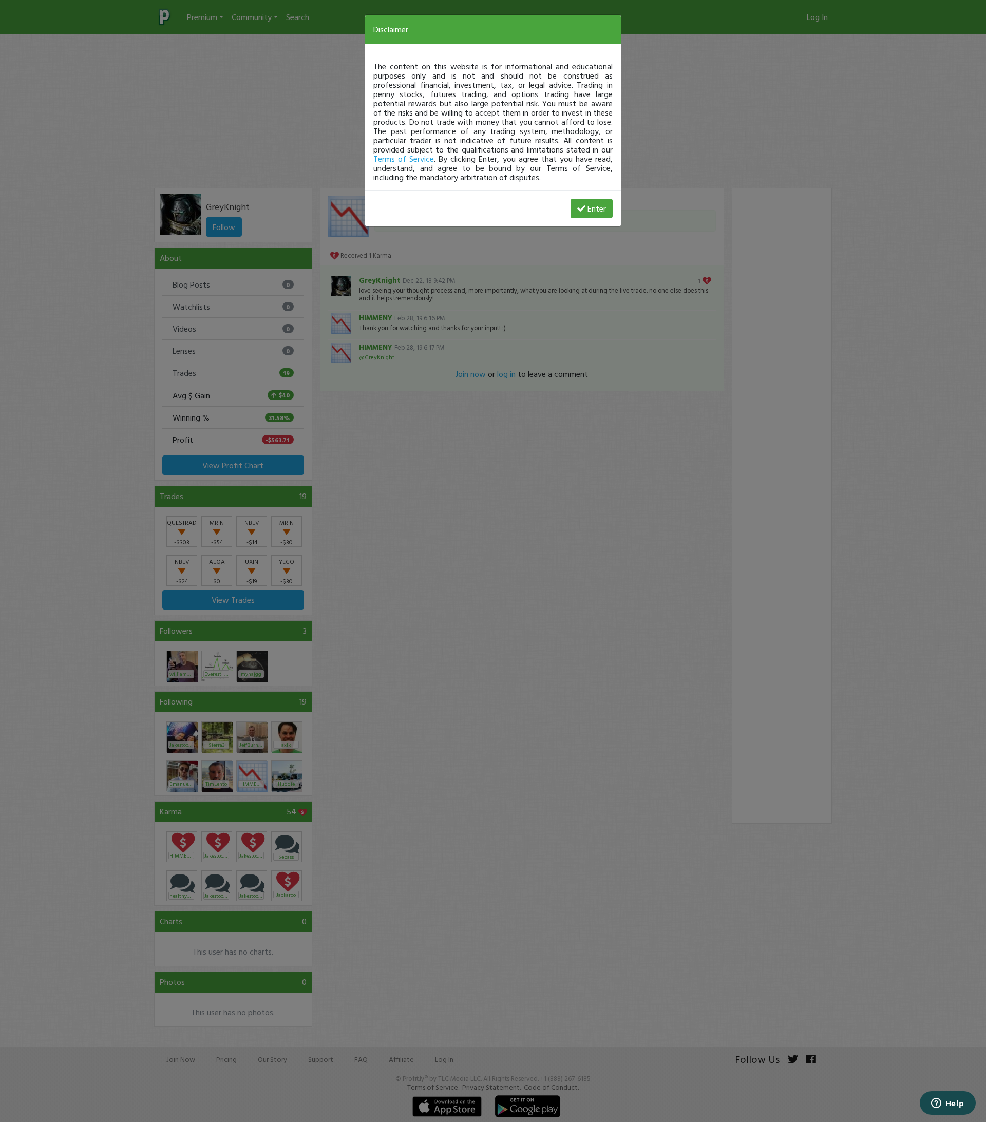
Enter (596, 208)
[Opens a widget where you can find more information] (947, 1104)
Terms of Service (403, 159)
